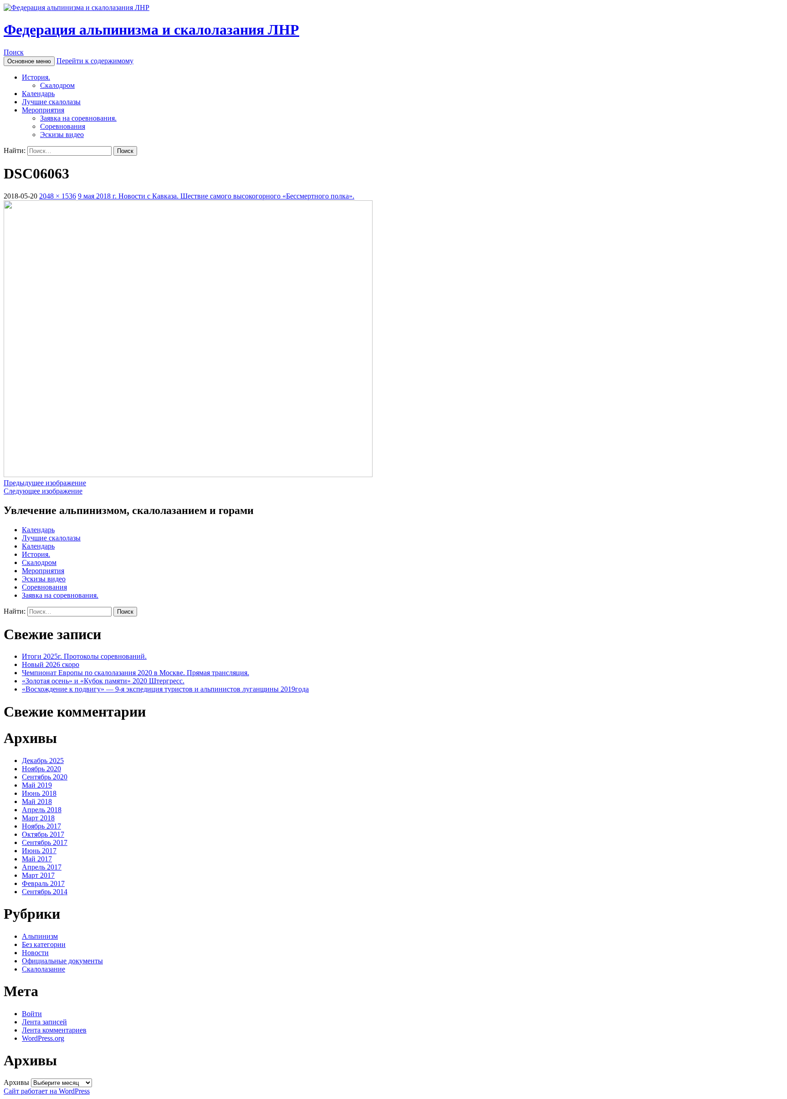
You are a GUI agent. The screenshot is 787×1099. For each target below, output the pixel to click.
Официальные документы (62, 961)
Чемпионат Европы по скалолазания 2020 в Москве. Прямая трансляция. (135, 673)
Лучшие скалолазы (51, 102)
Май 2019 (37, 785)
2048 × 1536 (57, 196)
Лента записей (44, 1022)
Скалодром (57, 85)
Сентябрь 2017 (44, 842)
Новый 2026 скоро (50, 664)
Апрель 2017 (41, 867)
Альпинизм (40, 936)
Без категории (44, 944)
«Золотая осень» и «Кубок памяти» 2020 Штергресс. (103, 681)
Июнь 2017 (39, 851)
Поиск (14, 52)
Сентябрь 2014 (44, 891)
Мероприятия (43, 110)
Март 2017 (38, 875)
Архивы (16, 1082)
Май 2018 (37, 801)
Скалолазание (43, 969)
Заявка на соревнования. (78, 118)
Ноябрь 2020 (41, 769)
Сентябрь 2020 (44, 777)
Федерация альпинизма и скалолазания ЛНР (151, 29)
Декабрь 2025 (43, 760)
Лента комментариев (54, 1030)
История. (36, 77)
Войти (32, 1014)
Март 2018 (38, 818)
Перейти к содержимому (94, 61)
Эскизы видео (62, 134)
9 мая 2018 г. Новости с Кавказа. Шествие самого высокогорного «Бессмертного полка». (216, 196)
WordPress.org (43, 1038)
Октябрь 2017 (43, 834)
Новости (35, 953)
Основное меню (29, 61)
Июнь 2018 (39, 793)
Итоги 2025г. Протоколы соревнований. (84, 656)
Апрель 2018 (41, 810)
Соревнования (62, 126)
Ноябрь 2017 (41, 826)
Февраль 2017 (43, 883)
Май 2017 (37, 859)
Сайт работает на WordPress (47, 1091)
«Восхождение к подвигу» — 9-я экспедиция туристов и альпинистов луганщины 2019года (165, 689)
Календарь (38, 93)
